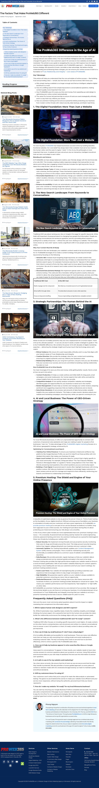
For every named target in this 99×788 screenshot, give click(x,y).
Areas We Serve (72, 6)
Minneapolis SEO (51, 762)
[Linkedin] (97, 1)
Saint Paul (68, 754)
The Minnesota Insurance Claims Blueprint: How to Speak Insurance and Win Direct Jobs (14, 120)
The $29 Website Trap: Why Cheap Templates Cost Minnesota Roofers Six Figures (14, 164)
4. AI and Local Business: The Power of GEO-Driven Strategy (14, 42)
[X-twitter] (89, 1)
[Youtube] (94, 1)
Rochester (68, 767)
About (80, 6)
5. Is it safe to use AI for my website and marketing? (15, 69)
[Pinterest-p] (12, 762)
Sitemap (86, 767)
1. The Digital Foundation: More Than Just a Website (15, 30)
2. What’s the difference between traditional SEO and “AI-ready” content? (15, 56)
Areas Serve (70, 748)
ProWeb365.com (77, 714)
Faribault (68, 764)
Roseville (68, 757)
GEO (92, 712)
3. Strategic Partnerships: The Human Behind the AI (13, 38)
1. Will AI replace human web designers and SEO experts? (15, 52)
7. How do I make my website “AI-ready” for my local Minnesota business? (15, 75)
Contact (84, 6)
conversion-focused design (62, 721)
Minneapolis (69, 752)
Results (56, 6)
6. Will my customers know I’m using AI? (15, 73)
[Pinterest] (92, 1)
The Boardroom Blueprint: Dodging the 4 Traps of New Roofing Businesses (14, 294)
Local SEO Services (34, 768)
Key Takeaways (7, 27)
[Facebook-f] (87, 1)
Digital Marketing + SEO (35, 760)
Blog (85, 770)
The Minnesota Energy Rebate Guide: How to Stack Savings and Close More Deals (15, 208)
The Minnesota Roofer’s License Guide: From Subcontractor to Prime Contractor (14, 252)
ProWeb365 (49, 145)
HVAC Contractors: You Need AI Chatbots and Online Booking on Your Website (13, 338)
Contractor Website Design (54, 767)
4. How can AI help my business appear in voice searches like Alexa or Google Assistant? (16, 65)
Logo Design (50, 764)
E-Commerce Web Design (54, 759)
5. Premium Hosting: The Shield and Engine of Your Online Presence (15, 46)
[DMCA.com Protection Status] (22, 764)
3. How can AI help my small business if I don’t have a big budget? (15, 60)
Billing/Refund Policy (90, 765)
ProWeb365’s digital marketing (77, 444)
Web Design (39, 6)
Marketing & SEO (48, 6)
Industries (63, 6)
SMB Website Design (34, 773)
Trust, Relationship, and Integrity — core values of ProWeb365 (64, 71)
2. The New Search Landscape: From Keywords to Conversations (13, 34)
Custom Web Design (53, 757)
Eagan (67, 759)
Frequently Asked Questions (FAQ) (13, 49)
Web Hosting (50, 754)
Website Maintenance (53, 752)
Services (31, 748)
